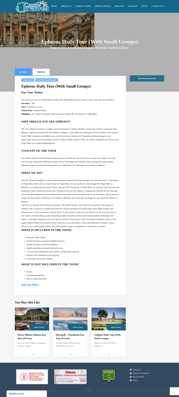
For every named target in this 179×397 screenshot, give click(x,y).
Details (23, 72)
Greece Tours (102, 6)
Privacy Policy (138, 377)
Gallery (133, 6)
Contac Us (136, 370)
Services (119, 6)
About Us (66, 6)
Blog (144, 6)
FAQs (134, 380)
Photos (41, 72)
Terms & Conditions (140, 373)
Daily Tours (27, 80)
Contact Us (157, 6)
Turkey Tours (83, 6)
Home (54, 6)
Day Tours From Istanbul (46, 80)
